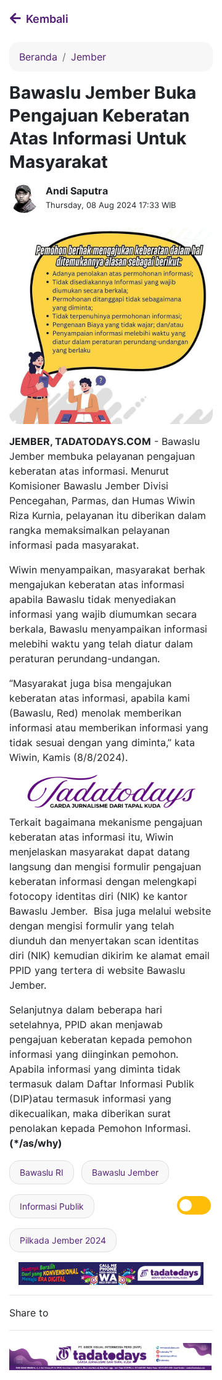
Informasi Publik (52, 1206)
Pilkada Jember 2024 (63, 1240)
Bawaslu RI (42, 1172)
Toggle (194, 1205)
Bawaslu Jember (125, 1172)
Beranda (38, 57)
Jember (88, 57)
